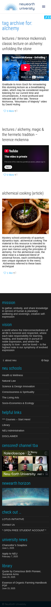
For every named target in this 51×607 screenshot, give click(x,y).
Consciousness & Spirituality (18, 392)
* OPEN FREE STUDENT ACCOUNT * (24, 530)
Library (6, 425)
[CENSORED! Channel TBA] (25, 463)
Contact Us (8, 524)
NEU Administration (13, 430)
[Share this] (16, 111)
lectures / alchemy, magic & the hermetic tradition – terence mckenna (23, 134)
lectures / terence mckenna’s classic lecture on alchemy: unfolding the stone (24, 43)
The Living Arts (10, 397)
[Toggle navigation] (44, 6)
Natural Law (9, 380)
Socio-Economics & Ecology (18, 403)
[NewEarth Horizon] (25, 496)
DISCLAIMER (10, 436)
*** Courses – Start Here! (16, 419)
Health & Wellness (12, 375)
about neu (10, 360)
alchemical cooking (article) (23, 193)
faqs (46, 360)
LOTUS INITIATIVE (13, 519)
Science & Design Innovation (18, 386)
